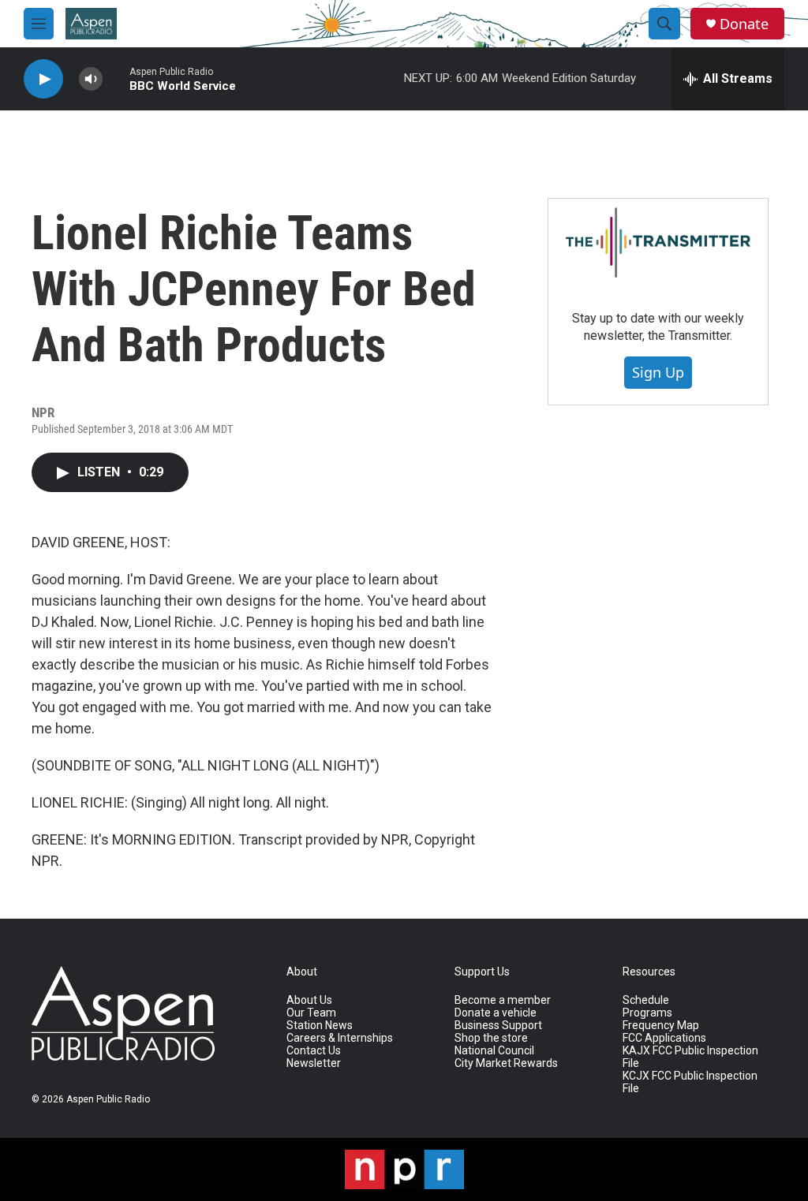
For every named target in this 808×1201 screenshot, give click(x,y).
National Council (494, 1051)
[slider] (116, 78)
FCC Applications (664, 1038)
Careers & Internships (339, 1038)
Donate (744, 24)
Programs (647, 1013)
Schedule (646, 1000)
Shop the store (491, 1038)
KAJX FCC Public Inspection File (690, 1057)
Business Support (498, 1025)
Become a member (502, 1000)
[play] (43, 79)
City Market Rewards (506, 1063)
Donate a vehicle (495, 1013)
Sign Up (658, 372)
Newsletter (313, 1063)
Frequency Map (661, 1025)
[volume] (90, 79)
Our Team (311, 1013)
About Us (309, 1000)
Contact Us (313, 1051)
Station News (319, 1025)
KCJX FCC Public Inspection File (690, 1082)
